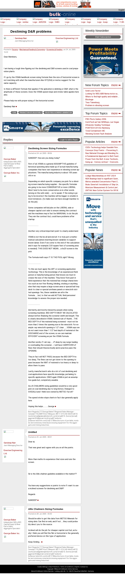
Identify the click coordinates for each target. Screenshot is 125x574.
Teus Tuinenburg (92, 102)
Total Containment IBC (95, 131)
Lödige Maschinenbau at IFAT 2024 (100, 176)
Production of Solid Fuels (31, 112)
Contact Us (84, 567)
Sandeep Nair (21, 38)
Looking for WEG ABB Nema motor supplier (103, 94)
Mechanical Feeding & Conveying (32, 50)
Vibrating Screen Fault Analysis (98, 134)
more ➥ (116, 85)
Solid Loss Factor (92, 91)
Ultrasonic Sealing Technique (97, 125)
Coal (14, 112)
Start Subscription (103, 37)
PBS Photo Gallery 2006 (95, 119)
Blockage (89, 99)
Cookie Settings (42, 567)
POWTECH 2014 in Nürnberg (97, 128)
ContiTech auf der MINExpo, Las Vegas (102, 122)
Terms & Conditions (66, 567)
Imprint (77, 567)
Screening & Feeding (54, 50)
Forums (15, 50)
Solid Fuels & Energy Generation (58, 112)
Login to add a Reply (69, 140)
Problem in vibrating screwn (97, 105)
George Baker (10, 159)
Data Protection (54, 567)
